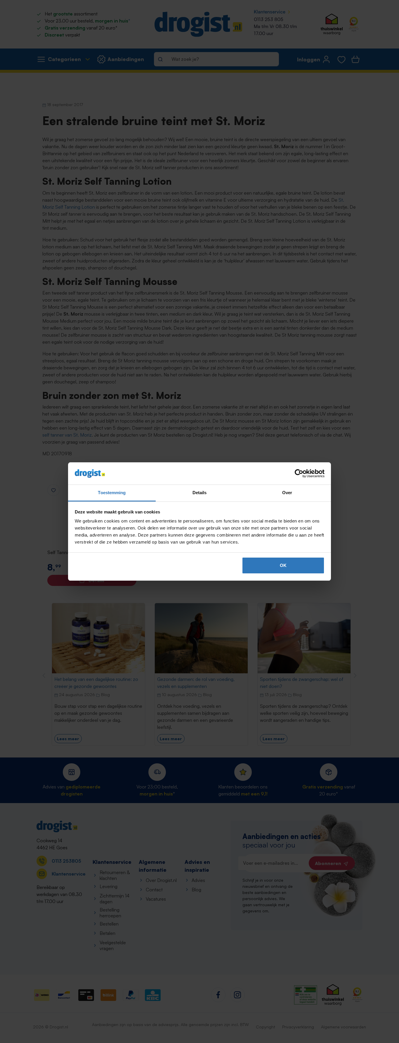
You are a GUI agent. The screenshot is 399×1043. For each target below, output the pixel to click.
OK (283, 565)
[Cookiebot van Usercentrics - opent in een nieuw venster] (299, 473)
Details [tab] (199, 492)
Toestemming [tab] (112, 492)
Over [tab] (287, 492)
